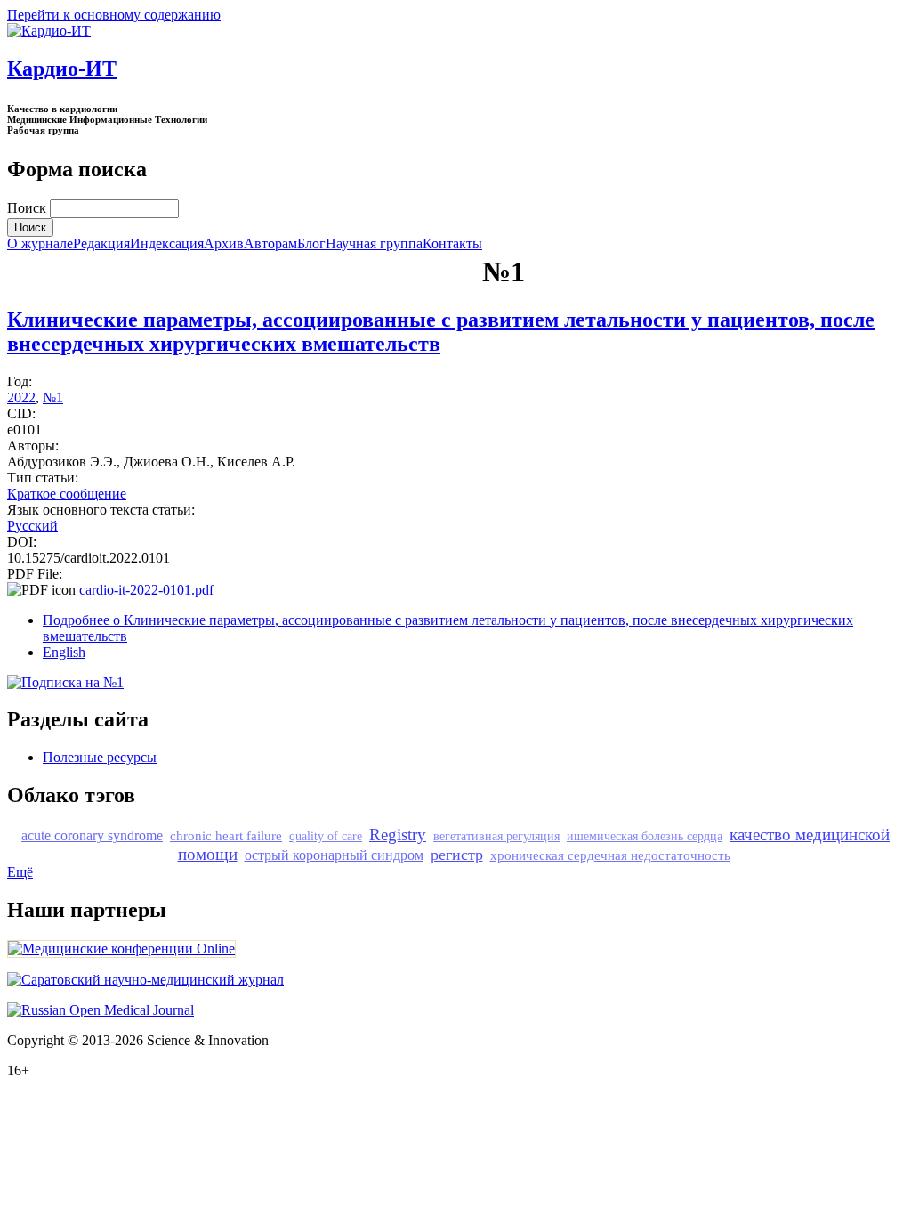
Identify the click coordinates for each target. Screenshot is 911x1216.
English (64, 652)
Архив (224, 244)
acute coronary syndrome (92, 835)
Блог (311, 244)
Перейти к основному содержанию (114, 14)
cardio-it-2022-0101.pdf (146, 589)
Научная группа (374, 244)
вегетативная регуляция (496, 836)
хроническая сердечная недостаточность (610, 855)
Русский (32, 525)
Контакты (452, 244)
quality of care (325, 836)
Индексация (167, 244)
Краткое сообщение (66, 493)
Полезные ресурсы (100, 757)
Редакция (101, 244)
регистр (457, 854)
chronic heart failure (226, 835)
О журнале (40, 244)
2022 (21, 397)
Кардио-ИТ (62, 68)
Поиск (28, 207)
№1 (53, 397)
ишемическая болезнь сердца (644, 836)
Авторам (270, 244)
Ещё (20, 872)
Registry (397, 834)
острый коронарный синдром (334, 855)
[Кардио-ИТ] (49, 30)
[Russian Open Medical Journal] (100, 1009)
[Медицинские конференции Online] (121, 948)
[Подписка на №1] (65, 682)
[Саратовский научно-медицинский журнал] (145, 979)
